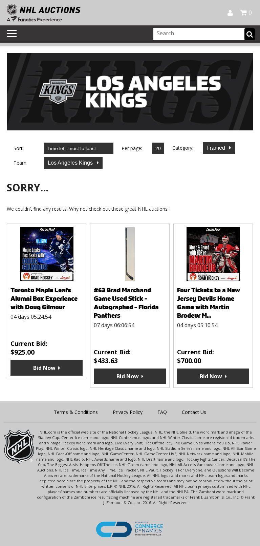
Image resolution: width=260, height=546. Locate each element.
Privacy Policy (128, 412)
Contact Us (194, 412)
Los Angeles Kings (71, 163)
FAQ (162, 412)
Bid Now (44, 368)
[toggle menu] (12, 33)
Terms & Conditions (76, 412)
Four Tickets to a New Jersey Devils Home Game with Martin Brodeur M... (208, 303)
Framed (216, 148)
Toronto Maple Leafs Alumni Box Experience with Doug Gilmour (44, 298)
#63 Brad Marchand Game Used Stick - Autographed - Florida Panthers (126, 303)
